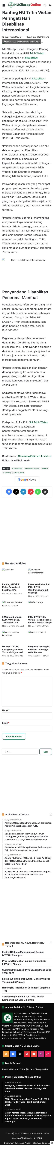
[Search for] (50, 6)
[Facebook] (9, 492)
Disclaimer (9, 1143)
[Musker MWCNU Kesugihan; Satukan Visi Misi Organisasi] (14, 637)
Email (5, 723)
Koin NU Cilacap (32, 469)
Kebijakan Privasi (22, 1143)
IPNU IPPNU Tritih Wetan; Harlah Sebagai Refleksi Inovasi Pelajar (40, 620)
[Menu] (3, 6)
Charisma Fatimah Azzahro (34, 456)
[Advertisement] (27, 529)
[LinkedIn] (23, 492)
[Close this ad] (52, 1143)
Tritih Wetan (37, 53)
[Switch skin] (45, 6)
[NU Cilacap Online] (24, 5)
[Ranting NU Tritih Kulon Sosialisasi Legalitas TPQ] (14, 574)
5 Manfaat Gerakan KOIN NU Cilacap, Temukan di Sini (12, 620)
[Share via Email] (45, 492)
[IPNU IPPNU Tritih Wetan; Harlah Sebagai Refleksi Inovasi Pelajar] (40, 607)
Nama (5, 710)
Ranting (8, 473)
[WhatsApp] (38, 492)
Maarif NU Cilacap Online (14, 1069)
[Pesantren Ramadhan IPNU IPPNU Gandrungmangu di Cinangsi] (40, 574)
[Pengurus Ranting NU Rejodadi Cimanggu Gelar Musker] (40, 637)
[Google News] (27, 479)
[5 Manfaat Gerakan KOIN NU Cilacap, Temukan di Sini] (14, 607)
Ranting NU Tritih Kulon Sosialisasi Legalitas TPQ (11, 587)
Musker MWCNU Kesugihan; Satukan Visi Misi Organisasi (12, 649)
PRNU (45, 469)
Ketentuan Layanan (41, 1143)
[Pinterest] (31, 492)
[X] (16, 492)
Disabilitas (38, 78)
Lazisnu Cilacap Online (37, 1069)
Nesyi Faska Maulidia (13, 37)
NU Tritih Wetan (38, 422)
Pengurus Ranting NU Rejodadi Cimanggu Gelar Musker (39, 649)
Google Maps (40, 1038)
